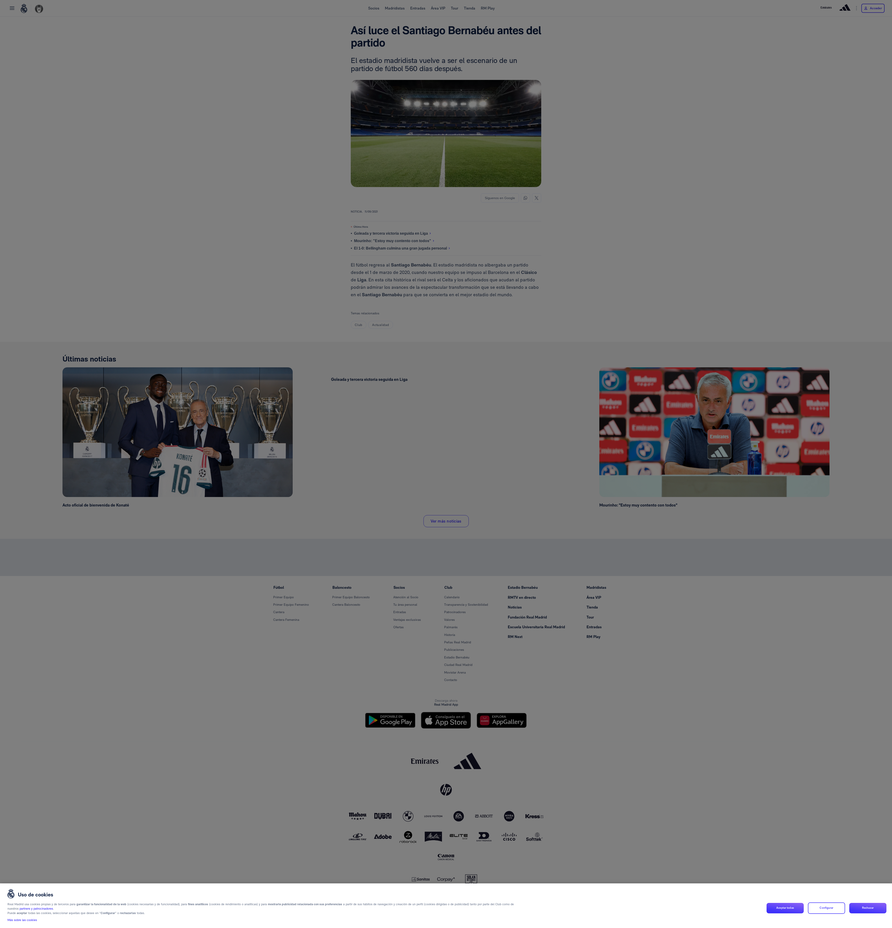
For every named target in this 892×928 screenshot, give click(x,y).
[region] (446, 905)
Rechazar (868, 908)
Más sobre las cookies (22, 920)
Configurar (826, 908)
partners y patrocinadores (36, 909)
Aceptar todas (785, 908)
